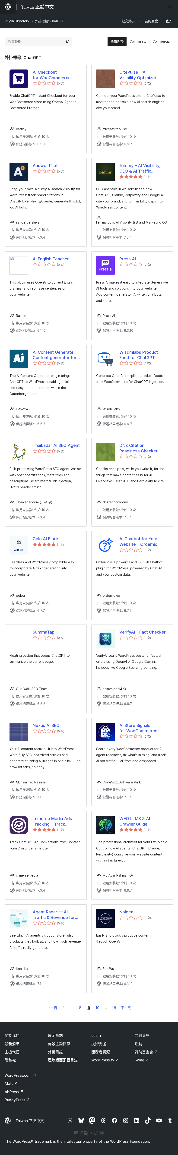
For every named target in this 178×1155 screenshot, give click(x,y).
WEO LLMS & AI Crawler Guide (134, 821)
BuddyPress (17, 1100)
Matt (11, 1083)
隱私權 (10, 1060)
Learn (96, 1035)
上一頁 (52, 1008)
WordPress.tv (105, 1060)
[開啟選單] (170, 7)
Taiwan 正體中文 (30, 1120)
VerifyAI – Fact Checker (142, 632)
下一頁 (126, 1008)
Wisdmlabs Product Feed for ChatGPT (138, 355)
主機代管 (12, 1052)
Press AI (127, 258)
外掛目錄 (55, 1052)
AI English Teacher (51, 258)
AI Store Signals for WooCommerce (138, 728)
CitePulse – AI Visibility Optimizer (137, 75)
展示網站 (55, 1035)
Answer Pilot (45, 165)
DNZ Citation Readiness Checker (138, 448)
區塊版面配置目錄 (63, 1060)
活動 (138, 1043)
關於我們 (12, 1035)
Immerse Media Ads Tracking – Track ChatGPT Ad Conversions (52, 821)
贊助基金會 (146, 1052)
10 (97, 1007)
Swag (142, 1060)
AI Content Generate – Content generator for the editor (55, 355)
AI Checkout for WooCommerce (52, 75)
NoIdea (126, 911)
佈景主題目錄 (59, 1043)
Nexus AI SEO (46, 725)
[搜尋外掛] (67, 41)
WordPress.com (20, 1075)
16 (114, 1007)
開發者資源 (100, 1052)
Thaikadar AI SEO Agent (56, 445)
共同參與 (142, 1035)
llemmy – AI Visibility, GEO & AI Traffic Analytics (139, 168)
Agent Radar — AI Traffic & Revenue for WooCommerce (54, 914)
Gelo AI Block (46, 538)
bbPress (14, 1091)
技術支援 (98, 1043)
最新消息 (12, 1043)
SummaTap (43, 632)
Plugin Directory (17, 21)
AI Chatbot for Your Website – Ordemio (138, 541)
